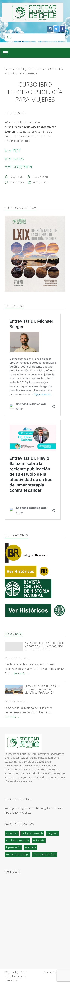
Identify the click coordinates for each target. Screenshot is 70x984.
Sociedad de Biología (17, 854)
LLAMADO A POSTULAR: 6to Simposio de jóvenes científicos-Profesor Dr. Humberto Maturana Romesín (44, 689)
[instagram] (50, 29)
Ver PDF (13, 151)
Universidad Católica (44, 854)
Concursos (14, 634)
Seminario (30, 847)
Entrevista (38, 840)
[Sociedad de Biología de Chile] (32, 12)
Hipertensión (13, 847)
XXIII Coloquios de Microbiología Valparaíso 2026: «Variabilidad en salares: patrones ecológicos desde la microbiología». (44, 646)
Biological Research (32, 833)
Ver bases (14, 158)
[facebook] (62, 29)
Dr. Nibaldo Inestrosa (17, 840)
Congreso (52, 833)
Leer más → (21, 673)
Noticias (44, 182)
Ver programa (18, 166)
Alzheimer (11, 833)
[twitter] (56, 29)
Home (36, 182)
